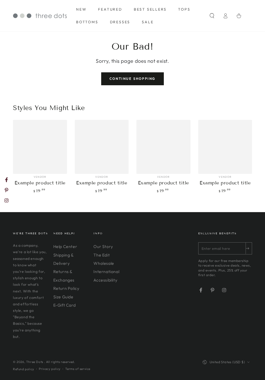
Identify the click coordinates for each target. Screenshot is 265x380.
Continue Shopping (132, 78)
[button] (212, 15)
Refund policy (23, 369)
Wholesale (103, 263)
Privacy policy (49, 369)
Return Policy (66, 288)
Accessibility (105, 280)
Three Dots (35, 362)
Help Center (65, 246)
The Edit (101, 255)
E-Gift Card (64, 305)
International (106, 271)
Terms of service (77, 369)
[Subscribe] (249, 248)
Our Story (103, 246)
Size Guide (63, 296)
